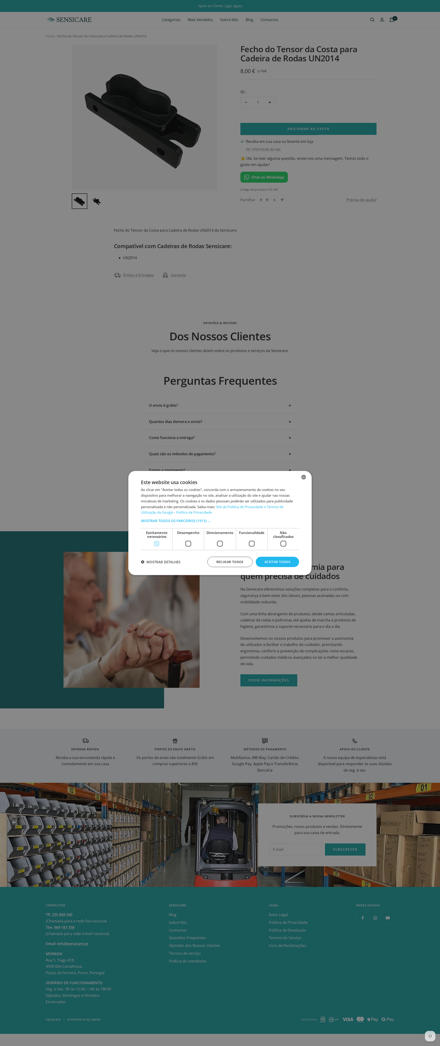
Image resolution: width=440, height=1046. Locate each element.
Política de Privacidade (194, 512)
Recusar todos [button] (230, 562)
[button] (220, 521)
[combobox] (303, 477)
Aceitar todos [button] (277, 562)
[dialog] (220, 523)
